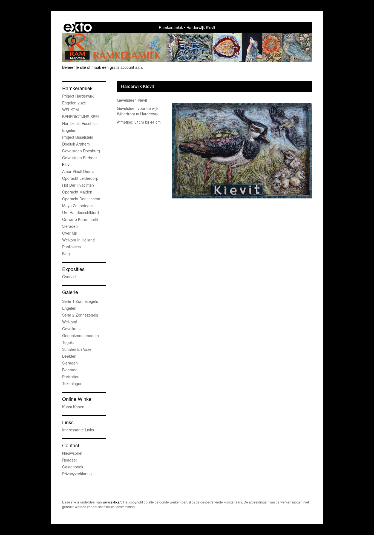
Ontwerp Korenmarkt (80, 219)
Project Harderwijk (78, 96)
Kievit (66, 164)
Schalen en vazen (78, 349)
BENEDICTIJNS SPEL (81, 116)
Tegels (68, 342)
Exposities (73, 269)
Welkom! (69, 322)
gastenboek (72, 466)
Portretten (70, 376)
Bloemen (69, 369)
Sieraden (70, 226)
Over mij (69, 233)
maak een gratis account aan (116, 67)
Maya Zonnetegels (78, 205)
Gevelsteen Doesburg (81, 150)
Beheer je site (74, 67)
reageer (69, 460)
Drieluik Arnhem (76, 144)
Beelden (69, 356)
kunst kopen (73, 406)
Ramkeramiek (171, 27)
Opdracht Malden (77, 192)
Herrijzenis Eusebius (79, 123)
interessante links (78, 429)
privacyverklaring (77, 473)
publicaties (71, 246)
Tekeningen (72, 383)
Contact (70, 445)
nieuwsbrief (72, 453)
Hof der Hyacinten (78, 185)
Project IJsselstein (77, 137)
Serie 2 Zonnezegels (80, 315)
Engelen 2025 (74, 103)
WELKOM (70, 109)
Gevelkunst (72, 328)
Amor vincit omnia (78, 171)
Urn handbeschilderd (80, 212)
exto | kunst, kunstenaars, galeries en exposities (77, 27)
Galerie (70, 292)
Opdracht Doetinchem (81, 198)
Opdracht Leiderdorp (80, 178)
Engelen (69, 130)
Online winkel (77, 398)
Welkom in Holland (78, 240)
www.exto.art (112, 502)
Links (68, 422)
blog (66, 253)
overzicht (70, 276)
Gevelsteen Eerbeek (79, 157)
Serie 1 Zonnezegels (80, 301)
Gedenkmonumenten (80, 335)
